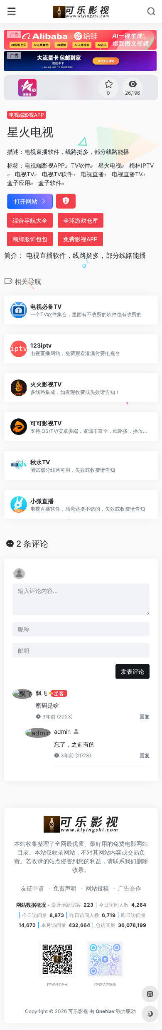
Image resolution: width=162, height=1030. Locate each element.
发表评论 (132, 671)
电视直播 (92, 174)
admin (62, 731)
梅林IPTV (141, 165)
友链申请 (32, 888)
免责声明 (64, 888)
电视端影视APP (26, 115)
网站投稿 (97, 888)
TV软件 (80, 165)
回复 (145, 716)
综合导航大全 (29, 220)
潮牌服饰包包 (29, 238)
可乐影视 (78, 1011)
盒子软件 (49, 182)
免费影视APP (80, 238)
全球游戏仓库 (80, 220)
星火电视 (109, 165)
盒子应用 (18, 182)
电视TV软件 (57, 174)
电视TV (24, 174)
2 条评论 (32, 544)
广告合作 (129, 888)
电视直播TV (127, 174)
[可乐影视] (81, 11)
